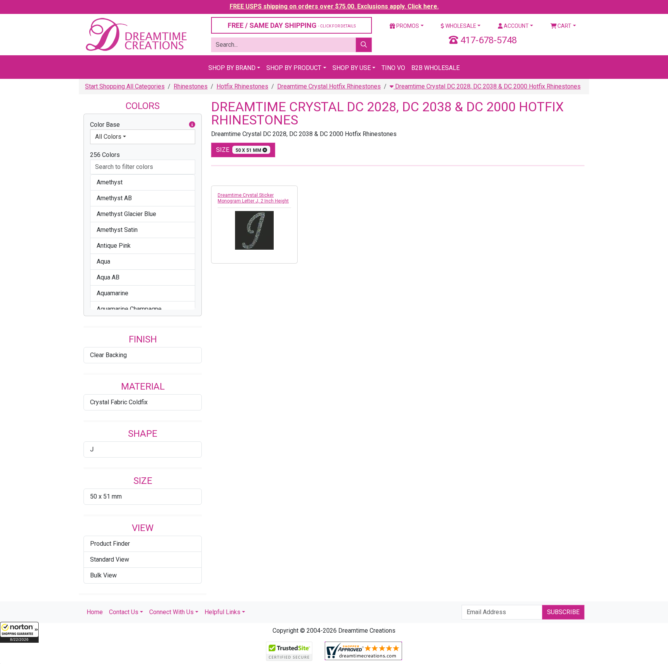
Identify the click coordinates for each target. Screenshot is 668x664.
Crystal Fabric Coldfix (119, 402)
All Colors (108, 136)
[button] (19, 632)
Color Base (105, 124)
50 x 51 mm (106, 496)
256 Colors (105, 154)
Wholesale (460, 26)
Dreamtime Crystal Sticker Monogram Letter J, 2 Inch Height (253, 198)
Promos (407, 26)
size (239, 149)
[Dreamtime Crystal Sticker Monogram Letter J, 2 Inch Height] (254, 230)
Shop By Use (351, 68)
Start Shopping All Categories (125, 86)
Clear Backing (108, 355)
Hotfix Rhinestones (242, 86)
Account (516, 26)
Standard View (109, 559)
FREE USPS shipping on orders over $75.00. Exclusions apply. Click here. (334, 6)
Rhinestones (191, 86)
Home (95, 612)
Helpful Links (222, 612)
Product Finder (110, 543)
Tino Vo (393, 68)
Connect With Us (171, 612)
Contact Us (123, 612)
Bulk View (103, 575)
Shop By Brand (232, 68)
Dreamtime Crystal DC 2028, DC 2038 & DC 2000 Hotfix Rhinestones (487, 86)
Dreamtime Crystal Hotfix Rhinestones (329, 86)
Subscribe (563, 612)
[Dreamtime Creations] (136, 34)
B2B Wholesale (435, 68)
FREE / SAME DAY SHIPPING (292, 25)
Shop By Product (293, 68)
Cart (563, 26)
